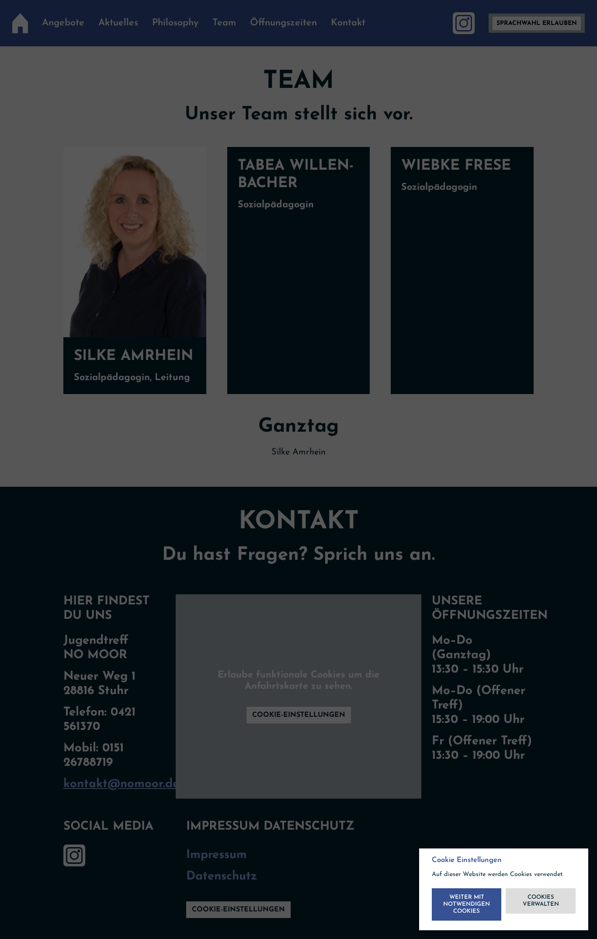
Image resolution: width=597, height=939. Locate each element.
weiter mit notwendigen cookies (466, 904)
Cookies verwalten (541, 900)
